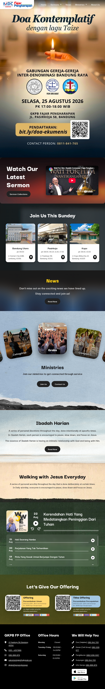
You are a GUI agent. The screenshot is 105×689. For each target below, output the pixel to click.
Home (43, 4)
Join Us (43, 384)
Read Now (52, 301)
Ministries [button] (80, 4)
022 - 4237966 (15, 650)
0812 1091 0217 (92, 655)
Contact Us (60, 384)
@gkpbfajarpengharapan (18, 664)
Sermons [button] (55, 4)
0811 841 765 (93, 642)
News (68, 4)
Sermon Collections (18, 194)
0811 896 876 (14, 655)
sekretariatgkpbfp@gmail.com (20, 660)
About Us (95, 4)
